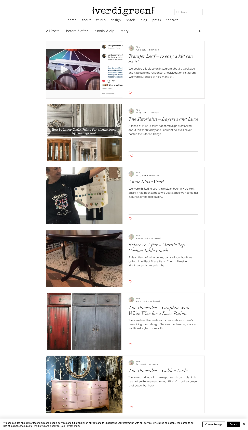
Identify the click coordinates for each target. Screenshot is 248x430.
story (125, 31)
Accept (233, 424)
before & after (77, 31)
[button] (200, 31)
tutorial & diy (104, 31)
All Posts (52, 31)
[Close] (244, 424)
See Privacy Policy (70, 425)
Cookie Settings (213, 424)
